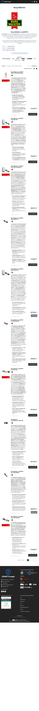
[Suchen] (32, 1)
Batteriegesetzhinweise (24, 607)
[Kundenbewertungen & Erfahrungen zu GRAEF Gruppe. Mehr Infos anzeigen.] (6, 602)
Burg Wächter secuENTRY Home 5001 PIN (17, 269)
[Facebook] (2, 591)
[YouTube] (3, 591)
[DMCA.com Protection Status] (15, 619)
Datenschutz (22, 601)
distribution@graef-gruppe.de (7, 584)
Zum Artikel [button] (34, 315)
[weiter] (36, 560)
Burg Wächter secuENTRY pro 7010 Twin (17, 369)
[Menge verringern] (32, 111)
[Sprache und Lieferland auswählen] (34, 2)
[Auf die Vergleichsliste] (8, 73)
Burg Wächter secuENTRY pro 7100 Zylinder (17, 472)
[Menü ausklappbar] (36, 2)
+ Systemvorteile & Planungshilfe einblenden (19, 53)
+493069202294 (5, 583)
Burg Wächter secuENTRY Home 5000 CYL (17, 218)
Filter (4, 65)
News (21, 597)
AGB (21, 603)
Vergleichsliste (22, 599)
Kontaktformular (5, 586)
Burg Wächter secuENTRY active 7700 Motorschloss (17, 72)
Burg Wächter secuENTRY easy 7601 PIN (17, 119)
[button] (34, 69)
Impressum (22, 605)
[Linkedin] (5, 591)
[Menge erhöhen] (36, 111)
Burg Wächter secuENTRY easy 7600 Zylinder (17, 517)
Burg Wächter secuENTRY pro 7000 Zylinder (17, 320)
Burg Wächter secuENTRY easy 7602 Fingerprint (17, 166)
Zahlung (21, 609)
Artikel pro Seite (27, 68)
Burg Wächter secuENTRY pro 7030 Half (17, 420)
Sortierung (33, 65)
